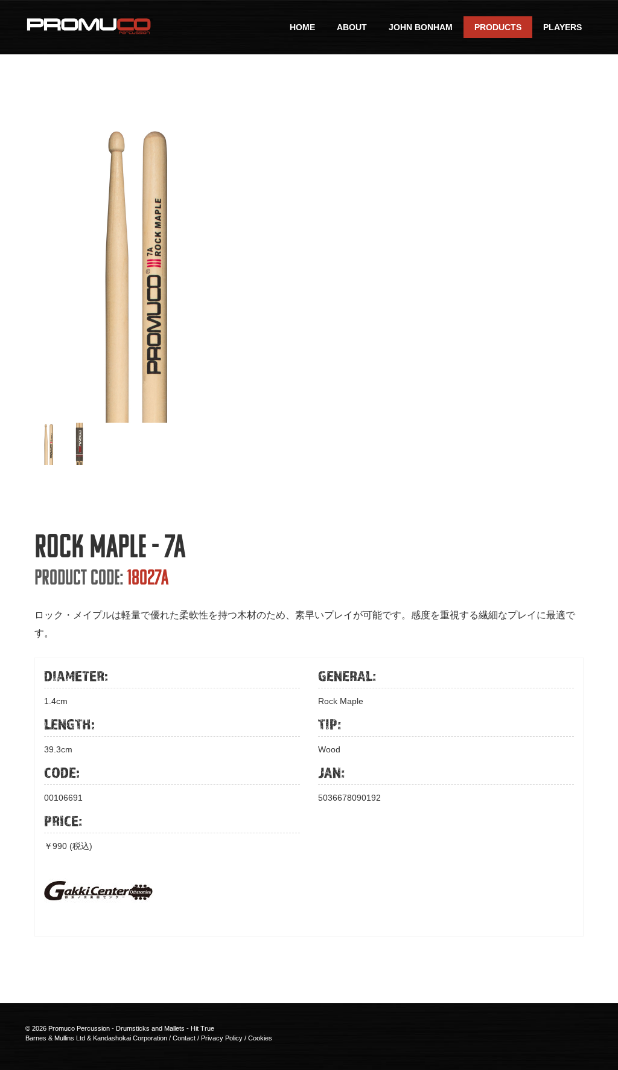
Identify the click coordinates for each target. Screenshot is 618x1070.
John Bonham (421, 27)
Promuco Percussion (79, 1028)
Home (302, 27)
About (352, 27)
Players (562, 27)
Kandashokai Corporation (130, 1038)
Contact (184, 1038)
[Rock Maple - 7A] (135, 271)
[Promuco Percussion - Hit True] (89, 25)
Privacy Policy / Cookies (236, 1038)
